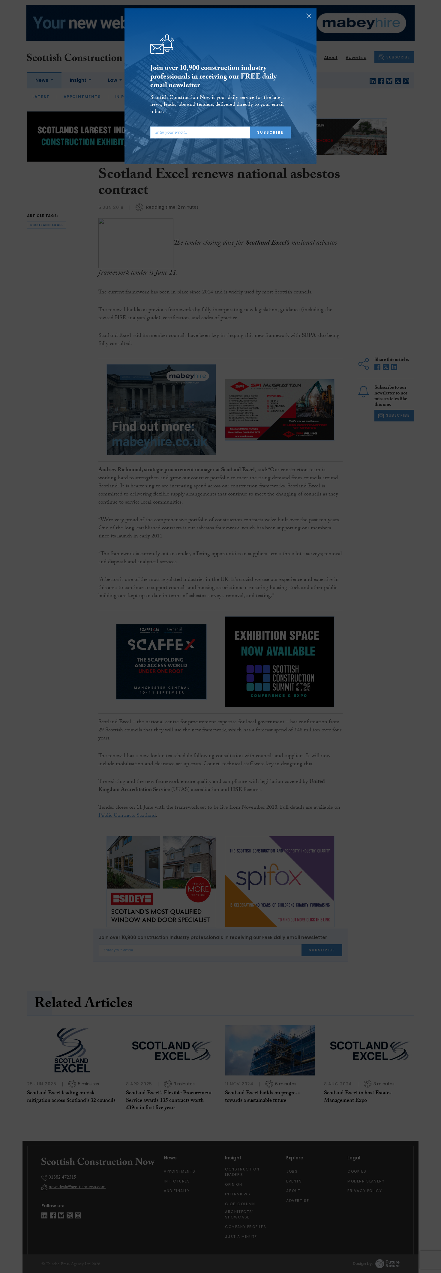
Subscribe (270, 132)
